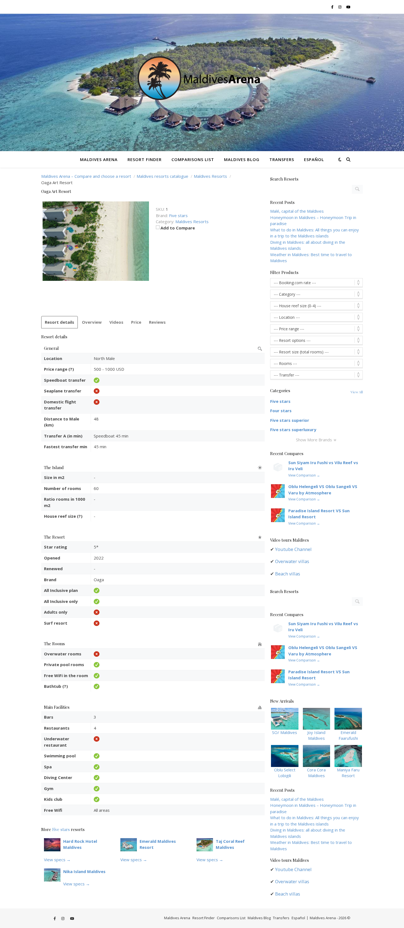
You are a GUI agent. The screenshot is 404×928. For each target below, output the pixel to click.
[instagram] (340, 6)
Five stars (61, 829)
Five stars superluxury (293, 429)
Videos (116, 322)
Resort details (59, 322)
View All (357, 392)
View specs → (57, 859)
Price (136, 322)
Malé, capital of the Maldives (297, 211)
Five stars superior (289, 420)
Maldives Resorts (192, 221)
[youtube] (348, 6)
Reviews (157, 322)
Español (314, 159)
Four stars (281, 410)
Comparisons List (192, 159)
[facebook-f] (332, 6)
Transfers (281, 159)
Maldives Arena (99, 159)
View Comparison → (304, 475)
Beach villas (287, 573)
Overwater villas (292, 561)
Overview (92, 322)
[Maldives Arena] (202, 82)
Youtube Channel (293, 549)
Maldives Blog (241, 159)
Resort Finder (145, 159)
